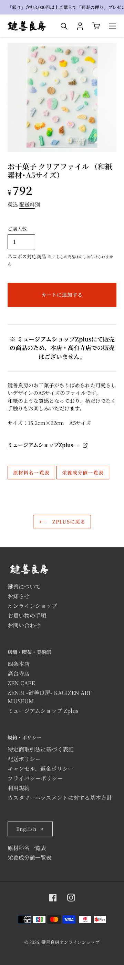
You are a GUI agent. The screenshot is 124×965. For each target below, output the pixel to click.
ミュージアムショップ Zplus (43, 711)
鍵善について (24, 586)
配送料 (27, 204)
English (26, 828)
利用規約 (19, 788)
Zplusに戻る (68, 521)
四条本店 (19, 664)
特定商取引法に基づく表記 (41, 749)
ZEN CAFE (21, 683)
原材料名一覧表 (31, 472)
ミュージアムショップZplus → (44, 444)
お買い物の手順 (27, 615)
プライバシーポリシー (35, 778)
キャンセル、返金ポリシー (40, 769)
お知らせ (19, 596)
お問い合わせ (24, 625)
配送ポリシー (24, 759)
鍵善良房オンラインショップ (70, 942)
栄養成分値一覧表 (83, 472)
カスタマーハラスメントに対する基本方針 (60, 798)
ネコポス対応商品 (27, 256)
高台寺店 (19, 673)
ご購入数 (17, 228)
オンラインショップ (32, 606)
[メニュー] (112, 26)
